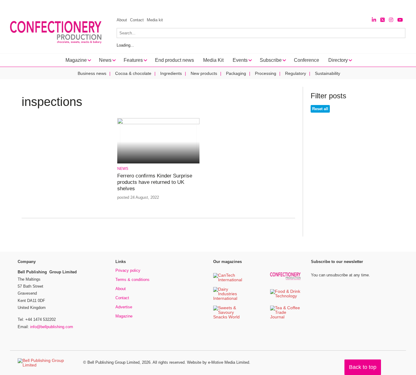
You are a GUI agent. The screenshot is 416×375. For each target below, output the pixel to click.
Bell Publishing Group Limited (113, 362)
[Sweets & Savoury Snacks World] (228, 317)
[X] (382, 20)
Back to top (362, 367)
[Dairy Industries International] (228, 298)
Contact (137, 20)
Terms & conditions (132, 279)
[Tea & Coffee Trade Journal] (285, 317)
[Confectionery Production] (285, 279)
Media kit (155, 20)
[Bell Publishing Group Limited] (46, 363)
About (122, 20)
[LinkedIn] (374, 20)
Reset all (320, 109)
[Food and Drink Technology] (285, 296)
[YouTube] (400, 20)
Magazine (123, 316)
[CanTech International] (228, 280)
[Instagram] (391, 20)
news (122, 168)
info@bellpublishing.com (51, 326)
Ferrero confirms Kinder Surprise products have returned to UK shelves (154, 182)
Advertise (123, 307)
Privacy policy (127, 270)
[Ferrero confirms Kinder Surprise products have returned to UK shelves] (158, 123)
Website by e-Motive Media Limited (218, 362)
